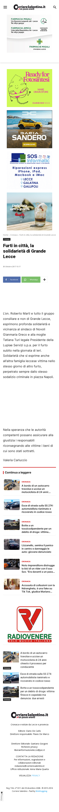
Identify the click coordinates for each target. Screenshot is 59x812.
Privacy (1, 797)
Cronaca (14, 235)
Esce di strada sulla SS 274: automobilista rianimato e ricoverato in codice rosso (36, 677)
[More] (44, 280)
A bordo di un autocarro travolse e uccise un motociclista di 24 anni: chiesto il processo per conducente (33, 659)
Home (5, 235)
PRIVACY (35, 775)
